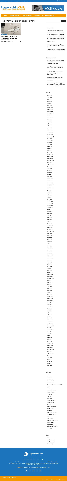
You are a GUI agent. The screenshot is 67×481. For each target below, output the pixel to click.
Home (2, 18)
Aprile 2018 (49, 292)
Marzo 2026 (49, 105)
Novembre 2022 (50, 184)
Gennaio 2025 (50, 132)
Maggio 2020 (49, 243)
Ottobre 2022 (49, 186)
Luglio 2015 (49, 357)
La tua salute (49, 398)
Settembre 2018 (50, 282)
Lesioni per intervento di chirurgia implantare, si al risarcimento (9, 38)
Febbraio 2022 (50, 201)
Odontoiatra (49, 410)
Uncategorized (50, 424)
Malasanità (4, 34)
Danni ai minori (50, 379)
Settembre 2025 (50, 117)
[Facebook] (57, 1)
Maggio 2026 (49, 101)
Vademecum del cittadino (52, 426)
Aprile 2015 (49, 363)
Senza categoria (50, 418)
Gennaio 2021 (50, 227)
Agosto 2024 (49, 142)
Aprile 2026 (49, 103)
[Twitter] (61, 1)
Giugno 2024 (49, 146)
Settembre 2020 (50, 235)
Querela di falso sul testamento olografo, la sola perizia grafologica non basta (55, 67)
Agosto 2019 (49, 260)
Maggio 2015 (49, 361)
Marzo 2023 (49, 176)
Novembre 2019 (50, 255)
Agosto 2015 (49, 355)
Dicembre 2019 (50, 253)
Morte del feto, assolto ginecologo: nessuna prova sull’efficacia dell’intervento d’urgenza (56, 50)
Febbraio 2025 (50, 130)
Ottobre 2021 (49, 209)
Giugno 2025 (49, 123)
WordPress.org (50, 443)
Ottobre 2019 (49, 257)
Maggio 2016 (49, 337)
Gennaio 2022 (50, 203)
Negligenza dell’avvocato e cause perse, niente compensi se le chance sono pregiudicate (56, 84)
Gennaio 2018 (50, 298)
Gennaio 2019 (50, 274)
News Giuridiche (50, 408)
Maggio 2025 (49, 125)
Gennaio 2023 (50, 180)
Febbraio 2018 (50, 296)
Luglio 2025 (49, 121)
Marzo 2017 (49, 318)
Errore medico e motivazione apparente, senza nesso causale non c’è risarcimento (55, 31)
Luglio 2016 (49, 333)
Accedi (48, 438)
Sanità (48, 416)
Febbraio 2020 (50, 249)
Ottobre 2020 (49, 233)
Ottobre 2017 (49, 304)
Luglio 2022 (49, 192)
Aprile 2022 (49, 197)
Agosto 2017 (49, 308)
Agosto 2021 (49, 213)
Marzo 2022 (49, 199)
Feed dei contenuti (51, 440)
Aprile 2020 (49, 245)
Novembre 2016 (50, 325)
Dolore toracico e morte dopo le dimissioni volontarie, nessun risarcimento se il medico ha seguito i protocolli (56, 40)
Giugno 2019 (49, 264)
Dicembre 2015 (50, 347)
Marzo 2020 (49, 247)
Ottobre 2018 (49, 280)
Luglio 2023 (49, 168)
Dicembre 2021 (50, 205)
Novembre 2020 (50, 231)
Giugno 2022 (49, 193)
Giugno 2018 (49, 288)
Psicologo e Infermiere (51, 412)
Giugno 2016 (49, 335)
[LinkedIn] (30, 470)
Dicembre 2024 (50, 134)
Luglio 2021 (49, 215)
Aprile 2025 (49, 127)
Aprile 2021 (49, 221)
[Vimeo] (63, 1)
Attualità (48, 375)
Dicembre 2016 (50, 323)
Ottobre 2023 (49, 162)
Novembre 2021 (50, 207)
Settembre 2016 (50, 329)
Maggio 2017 (49, 314)
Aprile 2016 (49, 339)
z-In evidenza (49, 428)
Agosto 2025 (49, 119)
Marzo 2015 (49, 365)
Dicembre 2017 (50, 300)
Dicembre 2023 (50, 158)
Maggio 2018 (49, 290)
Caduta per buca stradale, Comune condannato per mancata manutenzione (55, 73)
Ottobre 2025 (49, 115)
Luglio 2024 (49, 144)
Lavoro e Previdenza (51, 400)
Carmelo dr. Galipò (50, 60)
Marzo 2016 (49, 341)
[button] (62, 15)
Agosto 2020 (49, 237)
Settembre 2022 (50, 188)
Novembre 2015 (50, 349)
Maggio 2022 (49, 195)
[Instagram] (59, 1)
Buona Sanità (49, 377)
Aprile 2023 (49, 174)
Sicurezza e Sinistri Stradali (52, 420)
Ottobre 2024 (49, 138)
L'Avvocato (49, 396)
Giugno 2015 (49, 359)
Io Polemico (49, 394)
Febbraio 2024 (50, 154)
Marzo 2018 (49, 294)
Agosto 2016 (49, 331)
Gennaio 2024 (50, 156)
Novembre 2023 (50, 160)
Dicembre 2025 (50, 111)
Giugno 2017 (49, 312)
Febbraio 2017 (50, 320)
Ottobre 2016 (49, 327)
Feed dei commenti (51, 441)
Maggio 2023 (49, 172)
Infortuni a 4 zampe (51, 392)
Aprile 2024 (49, 150)
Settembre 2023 (50, 164)
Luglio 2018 (49, 286)
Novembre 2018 (50, 278)
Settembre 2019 (50, 258)
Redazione (3, 41)
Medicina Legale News (51, 406)
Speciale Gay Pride (51, 422)
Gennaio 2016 (50, 345)
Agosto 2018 (49, 284)
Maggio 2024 (49, 148)
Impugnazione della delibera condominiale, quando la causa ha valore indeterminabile (55, 35)
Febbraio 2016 (50, 343)
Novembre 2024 (50, 136)
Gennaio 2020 (50, 251)
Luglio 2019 (49, 262)
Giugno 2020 (49, 241)
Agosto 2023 (49, 166)
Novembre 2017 (50, 302)
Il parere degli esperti (51, 390)
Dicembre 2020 (50, 229)
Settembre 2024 (50, 140)
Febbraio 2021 (50, 225)
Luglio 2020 (49, 239)
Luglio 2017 (49, 310)
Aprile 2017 (49, 316)
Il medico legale (50, 388)
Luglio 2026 (49, 97)
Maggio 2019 (49, 266)
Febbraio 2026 (50, 107)
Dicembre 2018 (50, 276)
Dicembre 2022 (50, 182)
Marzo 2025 (49, 129)
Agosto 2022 (49, 190)
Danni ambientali (50, 380)
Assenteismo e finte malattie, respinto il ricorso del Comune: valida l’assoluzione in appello (55, 45)
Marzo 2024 (49, 152)
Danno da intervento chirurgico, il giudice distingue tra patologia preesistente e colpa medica (55, 62)
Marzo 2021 (49, 223)
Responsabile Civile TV (51, 414)
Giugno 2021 (49, 217)
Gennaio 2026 (50, 109)
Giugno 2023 (49, 170)
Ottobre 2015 (49, 351)
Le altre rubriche (50, 402)
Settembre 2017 (50, 306)
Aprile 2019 (49, 268)
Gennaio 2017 (50, 321)
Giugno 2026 (49, 99)
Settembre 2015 (50, 353)
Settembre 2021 (50, 211)
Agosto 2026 (49, 95)
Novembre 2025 (50, 113)
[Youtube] (65, 1)
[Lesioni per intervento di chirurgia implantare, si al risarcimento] (11, 29)
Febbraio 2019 (50, 272)
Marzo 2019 (49, 270)
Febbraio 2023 (50, 178)
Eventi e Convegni (50, 382)
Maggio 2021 (49, 219)
